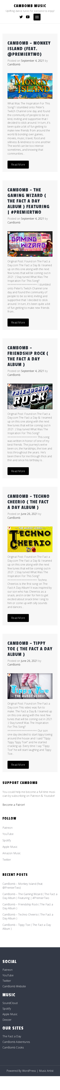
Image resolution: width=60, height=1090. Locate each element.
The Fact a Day (11, 1036)
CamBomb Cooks (13, 1047)
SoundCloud (10, 1003)
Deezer (7, 1020)
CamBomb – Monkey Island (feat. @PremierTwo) (29, 48)
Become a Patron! (13, 805)
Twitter (6, 859)
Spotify (6, 840)
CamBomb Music (30, 5)
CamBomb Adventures (16, 1042)
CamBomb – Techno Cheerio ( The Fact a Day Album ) (29, 502)
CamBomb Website (14, 986)
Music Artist (46, 1071)
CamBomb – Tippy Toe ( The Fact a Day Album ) (30, 649)
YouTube (8, 834)
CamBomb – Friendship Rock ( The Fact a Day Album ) (28, 356)
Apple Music (10, 847)
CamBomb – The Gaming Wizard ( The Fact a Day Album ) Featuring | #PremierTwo (29, 201)
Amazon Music (11, 853)
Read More (18, 164)
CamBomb (14, 64)
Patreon (7, 828)
